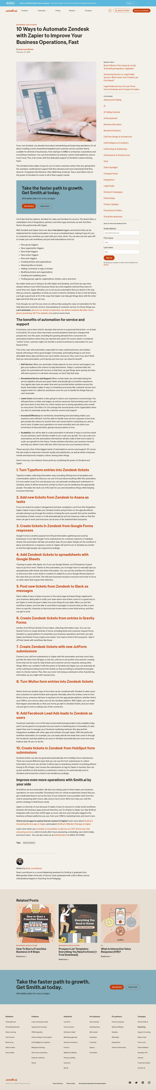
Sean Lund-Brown (26, 49)
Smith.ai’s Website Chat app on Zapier (74, 824)
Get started (28, 206)
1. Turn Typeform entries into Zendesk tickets (52, 470)
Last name (108, 247)
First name (108, 238)
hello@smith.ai (60, 835)
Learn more (44, 206)
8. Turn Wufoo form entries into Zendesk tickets (54, 681)
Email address (110, 228)
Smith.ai (106, 264)
